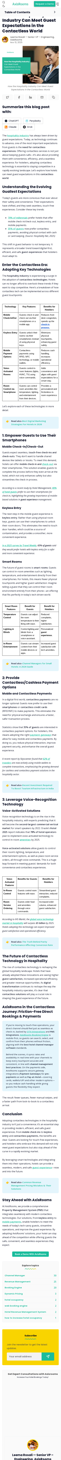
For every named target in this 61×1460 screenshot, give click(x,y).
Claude (12, 127)
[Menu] (57, 4)
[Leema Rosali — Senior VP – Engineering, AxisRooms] (5, 40)
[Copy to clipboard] (53, 97)
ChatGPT (14, 120)
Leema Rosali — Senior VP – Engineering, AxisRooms (32, 38)
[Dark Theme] (3, 6)
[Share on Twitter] (7, 97)
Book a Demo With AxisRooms (30, 1254)
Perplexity (35, 120)
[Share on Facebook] (19, 97)
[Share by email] (42, 97)
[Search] (3, 2)
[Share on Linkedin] (30, 97)
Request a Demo (44, 4)
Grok (29, 127)
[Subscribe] (48, 1356)
